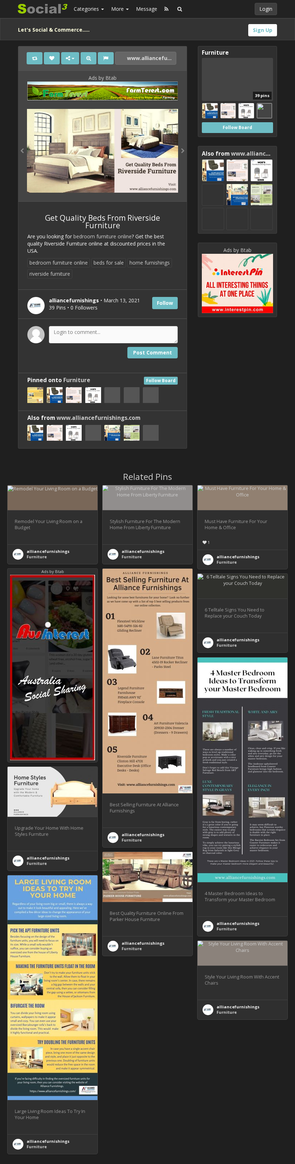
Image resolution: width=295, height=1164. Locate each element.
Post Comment (152, 352)
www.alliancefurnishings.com (151, 58)
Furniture (76, 380)
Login (265, 8)
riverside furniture (50, 273)
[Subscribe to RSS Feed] (166, 9)
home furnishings (150, 262)
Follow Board (161, 380)
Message (146, 8)
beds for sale (109, 262)
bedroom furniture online (102, 236)
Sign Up (262, 30)
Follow (165, 302)
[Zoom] (88, 58)
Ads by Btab (102, 77)
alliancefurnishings (48, 551)
